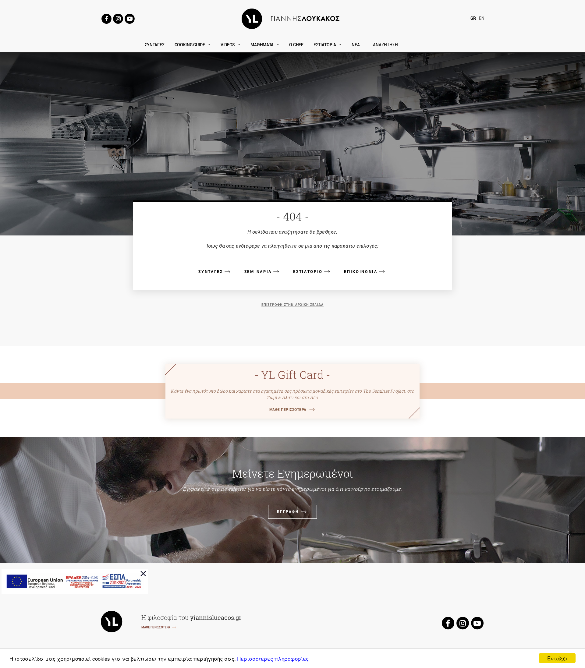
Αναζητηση (428, 45)
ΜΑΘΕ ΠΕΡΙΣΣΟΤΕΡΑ (288, 410)
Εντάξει (557, 658)
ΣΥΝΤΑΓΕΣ (155, 44)
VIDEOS (228, 44)
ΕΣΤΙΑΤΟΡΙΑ (325, 44)
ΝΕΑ (356, 44)
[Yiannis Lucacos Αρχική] (292, 18)
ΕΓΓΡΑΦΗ (288, 512)
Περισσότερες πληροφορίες (273, 658)
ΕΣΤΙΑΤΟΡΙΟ (308, 271)
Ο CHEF (296, 44)
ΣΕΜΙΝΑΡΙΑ (258, 271)
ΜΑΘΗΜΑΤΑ (262, 44)
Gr (473, 18)
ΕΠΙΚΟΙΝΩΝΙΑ (361, 271)
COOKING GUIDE (190, 44)
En (481, 18)
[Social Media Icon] (106, 18)
